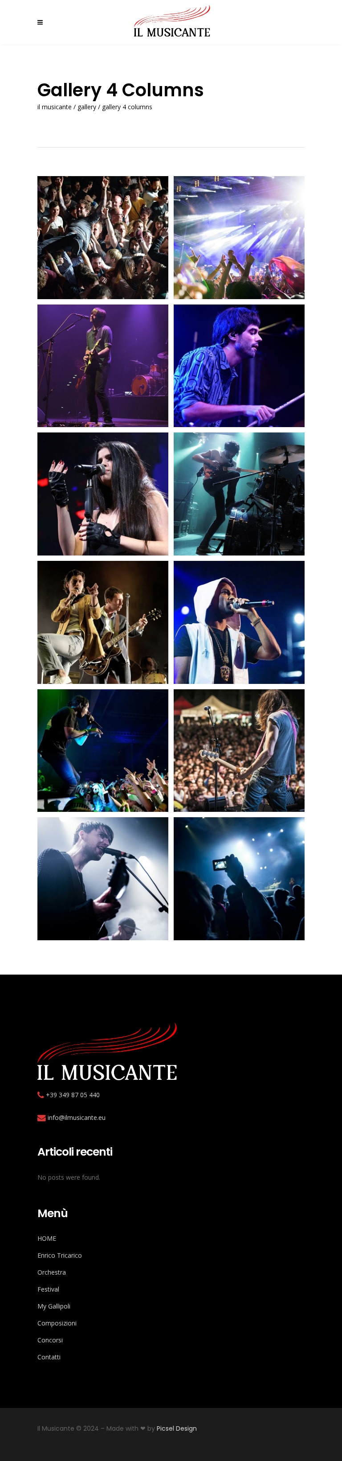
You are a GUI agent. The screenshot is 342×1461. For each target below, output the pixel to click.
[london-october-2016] (239, 750)
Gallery (86, 107)
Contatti (49, 1357)
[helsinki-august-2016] (102, 750)
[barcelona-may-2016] (239, 237)
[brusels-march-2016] (239, 494)
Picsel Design (177, 1428)
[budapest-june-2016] (102, 622)
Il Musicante (54, 107)
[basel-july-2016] (102, 366)
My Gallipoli (53, 1306)
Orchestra (51, 1272)
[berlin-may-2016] (239, 366)
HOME (46, 1238)
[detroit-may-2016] (239, 622)
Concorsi (50, 1340)
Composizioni (57, 1323)
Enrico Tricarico (59, 1255)
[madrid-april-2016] (102, 878)
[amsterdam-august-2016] (102, 237)
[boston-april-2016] (102, 494)
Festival (48, 1289)
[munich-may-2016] (239, 878)
